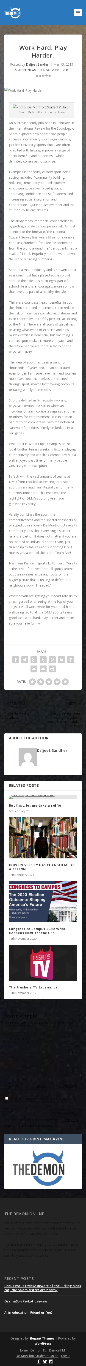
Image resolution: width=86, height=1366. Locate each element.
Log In (65, 1356)
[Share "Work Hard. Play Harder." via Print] (52, 669)
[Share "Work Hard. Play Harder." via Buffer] (70, 659)
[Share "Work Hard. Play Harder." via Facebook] (15, 659)
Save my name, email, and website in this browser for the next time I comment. (37, 1100)
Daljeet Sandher (38, 64)
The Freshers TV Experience (33, 987)
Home (23, 1350)
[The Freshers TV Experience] (43, 963)
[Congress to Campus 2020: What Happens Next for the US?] (43, 901)
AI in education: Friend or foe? (28, 1312)
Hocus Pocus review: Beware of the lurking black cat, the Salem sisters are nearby (42, 1288)
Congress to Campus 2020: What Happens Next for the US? (37, 931)
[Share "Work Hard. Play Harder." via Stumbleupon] (34, 669)
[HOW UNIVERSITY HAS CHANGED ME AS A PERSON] (43, 837)
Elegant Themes (42, 1338)
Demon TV (38, 1350)
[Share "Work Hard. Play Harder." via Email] (43, 669)
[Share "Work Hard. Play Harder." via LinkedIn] (61, 659)
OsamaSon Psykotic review (25, 1301)
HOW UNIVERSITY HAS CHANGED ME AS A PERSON (42, 867)
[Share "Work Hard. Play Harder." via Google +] (34, 659)
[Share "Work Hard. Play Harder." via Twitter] (24, 659)
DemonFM (57, 1350)
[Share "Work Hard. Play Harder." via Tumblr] (43, 659)
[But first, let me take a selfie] (43, 797)
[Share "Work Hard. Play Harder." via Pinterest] (52, 659)
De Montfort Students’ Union (37, 1356)
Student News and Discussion (37, 69)
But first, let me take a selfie (35, 805)
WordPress (43, 1343)
